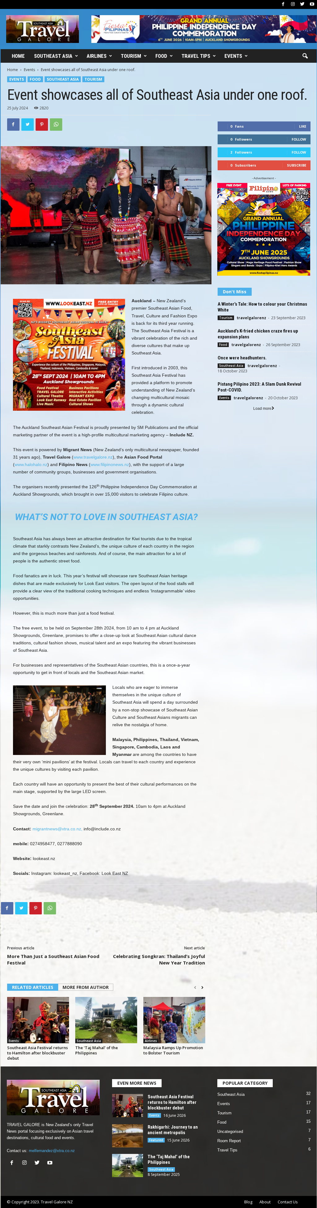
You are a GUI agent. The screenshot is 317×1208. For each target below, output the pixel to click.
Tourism (131, 56)
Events (233, 56)
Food (161, 56)
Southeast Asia (53, 56)
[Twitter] (302, 4)
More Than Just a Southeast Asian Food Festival (53, 959)
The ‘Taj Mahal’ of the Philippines (96, 1050)
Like (302, 126)
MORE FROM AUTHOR (86, 987)
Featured (156, 1140)
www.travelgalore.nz (93, 457)
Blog (248, 1202)
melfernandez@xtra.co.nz (52, 1150)
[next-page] (202, 988)
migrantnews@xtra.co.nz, (58, 828)
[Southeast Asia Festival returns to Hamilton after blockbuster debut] (38, 1020)
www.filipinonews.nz (109, 464)
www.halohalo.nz (31, 464)
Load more (262, 408)
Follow (299, 139)
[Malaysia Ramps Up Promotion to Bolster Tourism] (174, 1020)
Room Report (229, 1140)
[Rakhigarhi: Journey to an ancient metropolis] (127, 1135)
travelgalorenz (251, 317)
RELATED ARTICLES (32, 987)
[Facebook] (283, 4)
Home (18, 56)
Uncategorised (230, 1131)
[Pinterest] (42, 124)
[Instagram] (293, 4)
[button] (305, 56)
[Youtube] (312, 4)
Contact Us (288, 1202)
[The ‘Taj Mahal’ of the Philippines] (106, 1020)
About (265, 1202)
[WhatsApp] (56, 124)
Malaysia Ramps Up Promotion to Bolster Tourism (173, 1050)
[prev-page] (195, 988)
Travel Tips (195, 56)
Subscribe (296, 165)
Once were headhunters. (242, 358)
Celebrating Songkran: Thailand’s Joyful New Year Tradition (159, 959)
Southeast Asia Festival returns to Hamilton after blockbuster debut (37, 1053)
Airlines (96, 56)
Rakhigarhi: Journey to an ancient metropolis (173, 1129)
